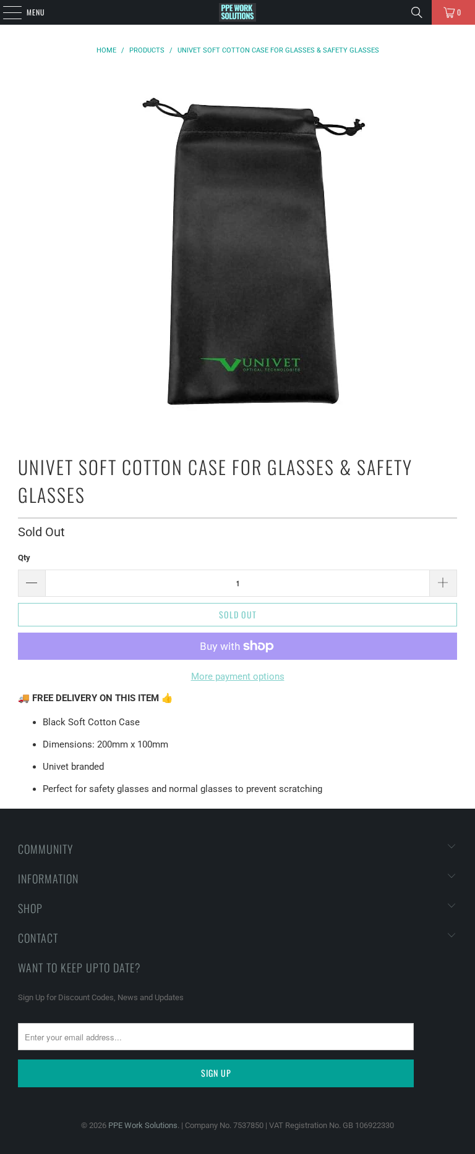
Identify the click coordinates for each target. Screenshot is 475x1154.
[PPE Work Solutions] (237, 12)
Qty (24, 557)
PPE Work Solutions (143, 1125)
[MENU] (5, 12)
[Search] (417, 12)
